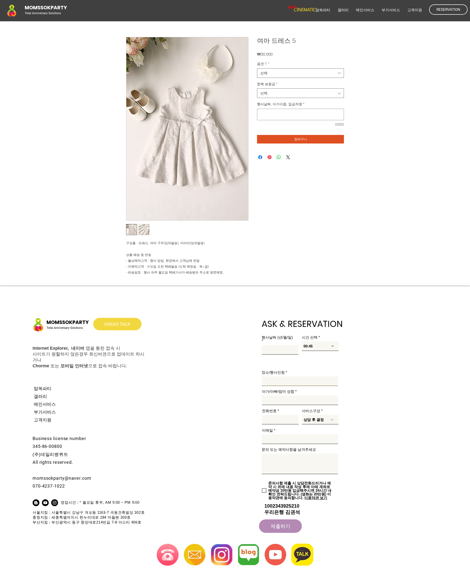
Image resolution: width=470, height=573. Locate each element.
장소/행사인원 (273, 372)
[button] (365, 10)
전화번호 (269, 411)
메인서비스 (45, 404)
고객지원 (42, 420)
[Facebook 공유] (260, 157)
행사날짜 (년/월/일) (277, 337)
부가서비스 (45, 412)
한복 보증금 (267, 84)
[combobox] (300, 73)
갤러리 (40, 396)
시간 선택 (309, 337)
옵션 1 (263, 63)
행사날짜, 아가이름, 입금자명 (280, 104)
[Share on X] (288, 157)
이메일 (267, 430)
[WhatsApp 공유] (279, 157)
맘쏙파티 (42, 388)
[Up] (447, 513)
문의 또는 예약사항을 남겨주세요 (289, 449)
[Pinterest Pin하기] (269, 157)
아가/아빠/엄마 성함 (278, 391)
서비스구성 (311, 411)
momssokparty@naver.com (62, 478)
